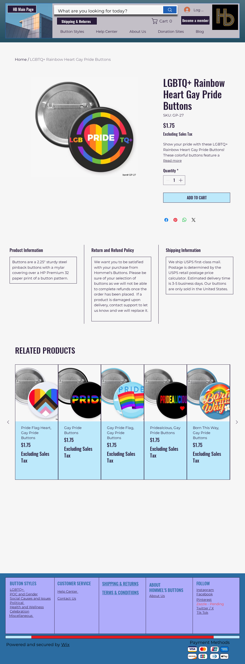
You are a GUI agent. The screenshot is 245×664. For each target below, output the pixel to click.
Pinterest (204, 599)
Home (21, 59)
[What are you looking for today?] (169, 9)
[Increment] (181, 180)
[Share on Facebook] (166, 220)
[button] (163, 21)
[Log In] (187, 9)
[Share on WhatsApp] (184, 220)
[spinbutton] (174, 180)
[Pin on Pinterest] (175, 220)
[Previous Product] (8, 422)
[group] (122, 422)
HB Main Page (23, 9)
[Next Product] (237, 422)
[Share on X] (193, 220)
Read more (172, 160)
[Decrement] (167, 180)
